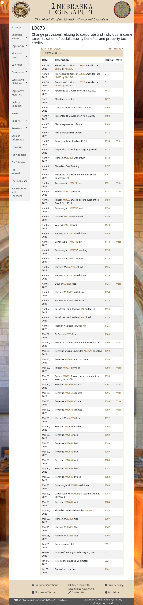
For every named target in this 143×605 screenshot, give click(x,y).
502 (106, 552)
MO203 (66, 191)
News (15, 113)
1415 (107, 90)
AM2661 (69, 401)
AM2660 (69, 359)
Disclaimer (114, 592)
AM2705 (74, 241)
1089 (107, 451)
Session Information (18, 137)
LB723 (82, 82)
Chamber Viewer (17, 36)
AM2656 (71, 233)
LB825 (82, 73)
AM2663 (69, 384)
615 (106, 544)
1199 (107, 107)
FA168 (70, 300)
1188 (107, 115)
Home (17, 27)
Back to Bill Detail (50, 48)
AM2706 (74, 183)
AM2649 (69, 68)
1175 (107, 132)
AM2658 (69, 409)
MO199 (74, 485)
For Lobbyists (19, 181)
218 (106, 569)
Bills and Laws (17, 55)
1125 (107, 317)
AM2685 (67, 283)
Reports (16, 120)
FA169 (70, 292)
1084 (107, 502)
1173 (107, 149)
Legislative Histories (18, 92)
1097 (107, 384)
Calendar (17, 64)
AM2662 (69, 392)
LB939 (82, 65)
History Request (16, 103)
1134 (107, 292)
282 (106, 560)
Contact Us (77, 592)
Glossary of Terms (44, 592)
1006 (107, 535)
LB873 (58, 68)
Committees (18, 72)
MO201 (66, 367)
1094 (107, 401)
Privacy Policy (115, 585)
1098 (107, 367)
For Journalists (18, 171)
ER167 (82, 308)
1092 (107, 418)
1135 (107, 250)
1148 (107, 241)
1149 (107, 216)
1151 (107, 174)
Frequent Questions (46, 585)
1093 (107, 409)
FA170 (70, 157)
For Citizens (18, 162)
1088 (107, 460)
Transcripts (18, 147)
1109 (107, 334)
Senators (17, 128)
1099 (107, 342)
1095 (107, 392)
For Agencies (19, 154)
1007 (107, 518)
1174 (107, 141)
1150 (107, 199)
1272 (107, 99)
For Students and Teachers (19, 192)
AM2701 (67, 216)
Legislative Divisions (18, 81)
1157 (107, 166)
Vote (118, 141)
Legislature (18, 46)
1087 (107, 493)
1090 (107, 443)
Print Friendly (115, 48)
